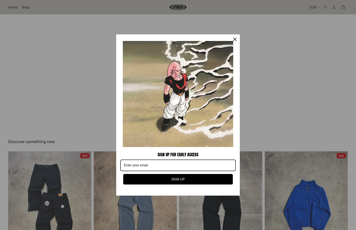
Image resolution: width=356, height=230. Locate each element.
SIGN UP (178, 179)
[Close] (235, 39)
